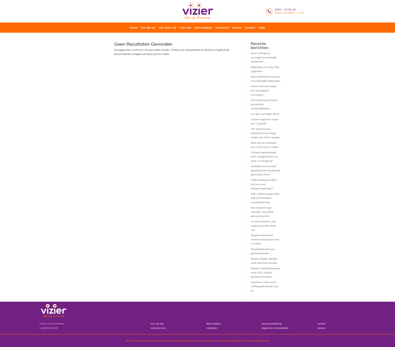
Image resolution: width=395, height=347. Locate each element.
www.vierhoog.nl (202, 340)
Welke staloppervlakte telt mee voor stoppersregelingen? (264, 184)
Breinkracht (262, 340)
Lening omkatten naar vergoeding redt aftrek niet (263, 225)
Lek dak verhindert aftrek (265, 113)
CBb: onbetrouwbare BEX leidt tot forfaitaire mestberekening (265, 198)
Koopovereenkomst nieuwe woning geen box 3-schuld (265, 239)
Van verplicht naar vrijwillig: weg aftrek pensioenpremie (262, 212)
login (262, 28)
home (133, 28)
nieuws (237, 28)
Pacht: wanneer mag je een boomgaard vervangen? (264, 90)
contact (250, 28)
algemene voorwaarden (275, 327)
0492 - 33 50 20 (285, 9)
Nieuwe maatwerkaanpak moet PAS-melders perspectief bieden (265, 272)
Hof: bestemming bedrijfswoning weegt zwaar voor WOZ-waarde (265, 133)
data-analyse (203, 28)
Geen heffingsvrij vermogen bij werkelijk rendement (263, 57)
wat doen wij (167, 28)
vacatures (222, 28)
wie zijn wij (148, 28)
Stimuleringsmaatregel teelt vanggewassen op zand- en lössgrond (264, 156)
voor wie (185, 28)
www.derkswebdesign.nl (229, 340)
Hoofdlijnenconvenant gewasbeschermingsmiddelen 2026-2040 (265, 170)
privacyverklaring (271, 323)
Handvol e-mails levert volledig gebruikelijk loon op (265, 286)
